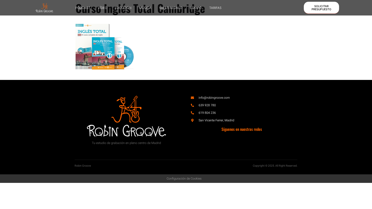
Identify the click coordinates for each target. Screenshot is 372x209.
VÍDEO (102, 8)
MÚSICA (145, 8)
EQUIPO (196, 8)
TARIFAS (215, 8)
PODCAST (82, 8)
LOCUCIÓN (123, 8)
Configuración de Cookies (184, 178)
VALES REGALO (170, 8)
